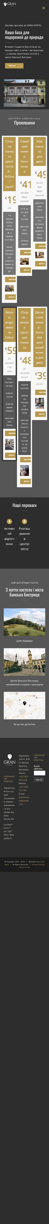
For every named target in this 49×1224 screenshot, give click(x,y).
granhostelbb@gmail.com (24, 800)
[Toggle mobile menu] (44, 8)
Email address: (38, 767)
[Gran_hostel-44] (24, 649)
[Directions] (24, 693)
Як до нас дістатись (24, 724)
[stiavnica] (24, 609)
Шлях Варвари (24, 640)
